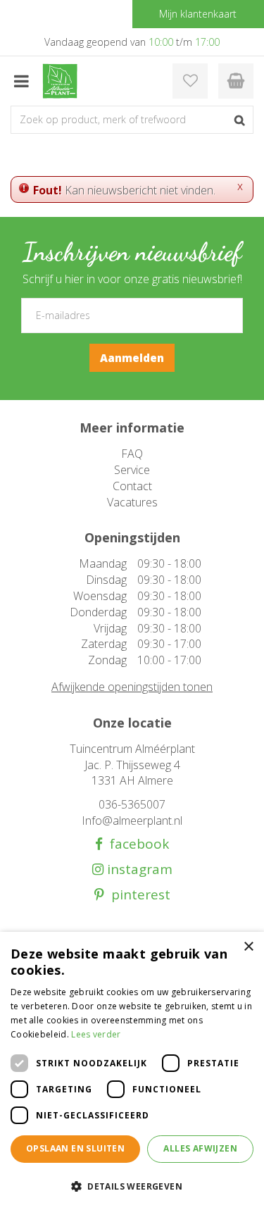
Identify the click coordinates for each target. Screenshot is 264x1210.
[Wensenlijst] (190, 81)
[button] (132, 1186)
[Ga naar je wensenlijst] (190, 81)
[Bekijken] (235, 81)
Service (132, 470)
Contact (132, 486)
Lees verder (95, 1034)
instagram (137, 869)
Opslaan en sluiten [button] (75, 1148)
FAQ (132, 453)
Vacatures (132, 502)
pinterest (137, 895)
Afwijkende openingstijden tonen (132, 686)
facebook (136, 844)
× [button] (248, 947)
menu (21, 81)
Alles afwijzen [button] (200, 1148)
